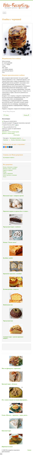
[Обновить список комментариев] (10, 119)
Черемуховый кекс (8, 321)
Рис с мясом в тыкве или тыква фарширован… (15, 400)
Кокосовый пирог (6, 431)
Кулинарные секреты (8, 157)
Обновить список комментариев (10, 132)
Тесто (4, 176)
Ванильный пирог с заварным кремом (13, 196)
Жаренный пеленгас (7, 446)
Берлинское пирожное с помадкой (12, 274)
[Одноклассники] (6, 147)
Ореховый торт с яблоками (9, 384)
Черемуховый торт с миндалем (12, 227)
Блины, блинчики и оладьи (10, 167)
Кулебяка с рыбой (8, 258)
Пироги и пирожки (7, 170)
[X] (9, 147)
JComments (16, 135)
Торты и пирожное (8, 173)
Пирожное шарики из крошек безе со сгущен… (16, 211)
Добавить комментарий (8, 133)
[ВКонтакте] (4, 147)
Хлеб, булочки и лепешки (10, 175)
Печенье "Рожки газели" (10, 242)
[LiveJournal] (11, 147)
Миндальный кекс (8, 305)
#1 (2, 127)
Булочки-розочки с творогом (11, 289)
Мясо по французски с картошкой (11, 368)
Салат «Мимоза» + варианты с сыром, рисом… (15, 415)
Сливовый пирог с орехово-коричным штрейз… (13, 337)
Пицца (4, 172)
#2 (2, 121)
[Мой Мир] (8, 147)
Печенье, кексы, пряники (9, 168)
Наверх (29, 450)
